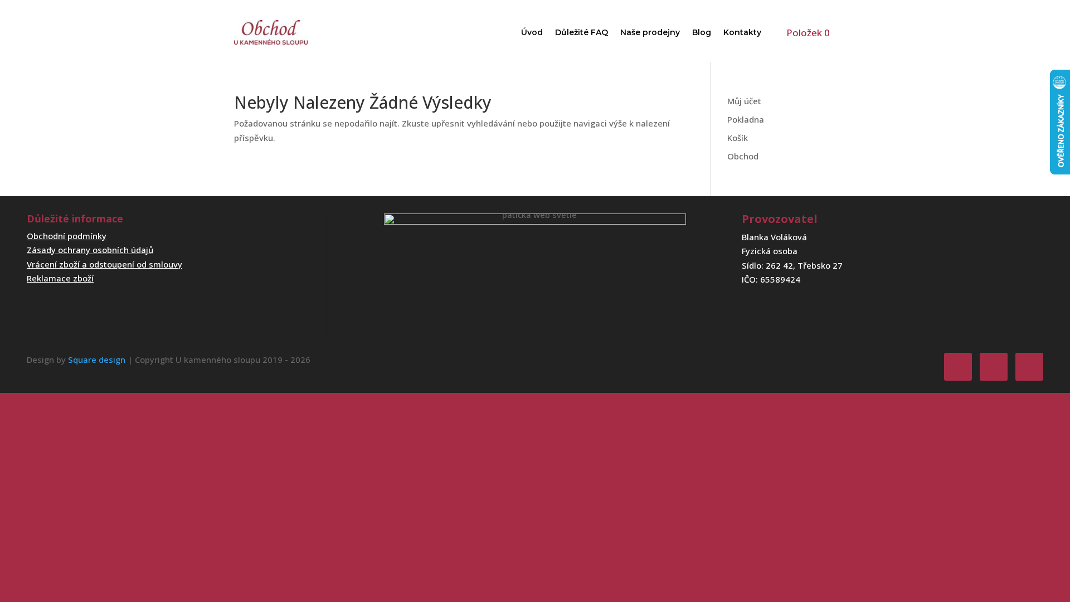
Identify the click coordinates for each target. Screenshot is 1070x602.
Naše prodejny (650, 32)
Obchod (742, 156)
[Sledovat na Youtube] (1029, 367)
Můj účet (744, 100)
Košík (737, 137)
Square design (96, 359)
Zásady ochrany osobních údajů (90, 249)
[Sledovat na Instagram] (994, 367)
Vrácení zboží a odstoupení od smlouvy (104, 264)
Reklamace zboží (60, 278)
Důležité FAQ (581, 32)
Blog (701, 32)
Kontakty (742, 32)
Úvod (532, 32)
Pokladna (745, 119)
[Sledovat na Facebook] (958, 367)
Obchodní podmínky (66, 235)
